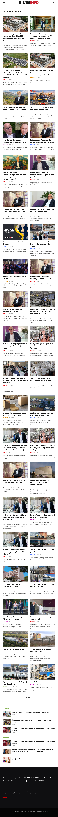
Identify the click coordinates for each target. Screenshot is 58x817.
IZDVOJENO (32, 350)
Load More (28, 697)
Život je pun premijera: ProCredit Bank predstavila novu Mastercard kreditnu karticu (32, 759)
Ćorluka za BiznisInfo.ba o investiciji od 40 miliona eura (40, 278)
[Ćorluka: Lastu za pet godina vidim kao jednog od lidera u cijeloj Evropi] (15, 334)
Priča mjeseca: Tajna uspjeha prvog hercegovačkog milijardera (42, 141)
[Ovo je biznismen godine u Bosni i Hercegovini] (15, 232)
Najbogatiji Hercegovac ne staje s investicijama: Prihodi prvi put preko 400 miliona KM (42, 311)
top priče (34, 781)
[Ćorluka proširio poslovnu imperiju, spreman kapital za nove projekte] (42, 162)
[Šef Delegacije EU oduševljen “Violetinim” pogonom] (15, 607)
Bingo (4, 781)
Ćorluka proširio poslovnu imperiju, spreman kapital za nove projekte (42, 175)
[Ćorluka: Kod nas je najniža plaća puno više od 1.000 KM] (42, 199)
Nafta (42, 777)
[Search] (54, 2)
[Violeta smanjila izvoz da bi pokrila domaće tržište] (42, 607)
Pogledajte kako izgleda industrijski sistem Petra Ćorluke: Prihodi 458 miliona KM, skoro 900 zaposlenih (15, 74)
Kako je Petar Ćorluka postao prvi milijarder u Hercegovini (42, 516)
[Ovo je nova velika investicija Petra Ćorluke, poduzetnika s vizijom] (42, 232)
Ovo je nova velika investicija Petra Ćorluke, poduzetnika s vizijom (40, 244)
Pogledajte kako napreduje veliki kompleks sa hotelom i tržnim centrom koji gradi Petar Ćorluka (42, 73)
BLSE (19, 778)
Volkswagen (17, 781)
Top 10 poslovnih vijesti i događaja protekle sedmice (42, 551)
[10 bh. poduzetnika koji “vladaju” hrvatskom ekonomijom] (42, 97)
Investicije (33, 77)
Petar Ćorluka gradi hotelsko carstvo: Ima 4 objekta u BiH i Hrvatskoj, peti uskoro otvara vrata (13, 37)
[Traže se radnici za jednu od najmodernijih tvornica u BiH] (42, 368)
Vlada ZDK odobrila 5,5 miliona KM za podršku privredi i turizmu (31, 712)
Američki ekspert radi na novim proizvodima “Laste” (41, 650)
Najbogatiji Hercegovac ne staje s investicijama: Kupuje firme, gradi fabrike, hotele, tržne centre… (42, 448)
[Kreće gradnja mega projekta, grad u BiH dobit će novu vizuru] (42, 403)
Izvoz (28, 781)
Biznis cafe (32, 112)
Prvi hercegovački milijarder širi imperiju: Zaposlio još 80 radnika (14, 109)
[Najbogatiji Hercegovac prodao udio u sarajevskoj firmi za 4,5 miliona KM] (15, 539)
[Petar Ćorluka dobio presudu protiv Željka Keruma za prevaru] (15, 130)
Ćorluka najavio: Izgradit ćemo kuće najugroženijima (13, 310)
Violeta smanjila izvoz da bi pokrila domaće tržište (42, 618)
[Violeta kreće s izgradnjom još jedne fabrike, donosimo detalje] (15, 199)
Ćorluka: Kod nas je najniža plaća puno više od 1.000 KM (42, 210)
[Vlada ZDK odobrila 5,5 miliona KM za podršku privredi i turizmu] (7, 714)
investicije (41, 781)
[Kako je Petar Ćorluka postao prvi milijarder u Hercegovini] (42, 505)
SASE (48, 781)
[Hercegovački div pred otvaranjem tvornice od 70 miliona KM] (15, 403)
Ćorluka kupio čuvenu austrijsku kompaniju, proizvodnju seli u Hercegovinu (14, 517)
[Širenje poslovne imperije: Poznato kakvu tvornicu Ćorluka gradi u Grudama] (42, 470)
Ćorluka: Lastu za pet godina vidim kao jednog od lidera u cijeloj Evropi (15, 346)
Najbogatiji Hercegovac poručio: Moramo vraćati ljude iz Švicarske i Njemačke (15, 381)
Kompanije (5, 42)
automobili (26, 778)
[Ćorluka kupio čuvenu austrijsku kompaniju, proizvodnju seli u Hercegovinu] (15, 505)
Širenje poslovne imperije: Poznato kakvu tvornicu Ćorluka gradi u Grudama (41, 482)
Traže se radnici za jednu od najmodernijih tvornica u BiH (40, 380)
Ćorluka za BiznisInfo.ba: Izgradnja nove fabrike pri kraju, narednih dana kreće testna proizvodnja (15, 448)
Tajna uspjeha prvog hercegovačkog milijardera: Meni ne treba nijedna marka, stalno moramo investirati (14, 176)
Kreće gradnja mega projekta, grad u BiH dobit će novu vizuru (42, 414)
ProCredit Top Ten (7, 686)
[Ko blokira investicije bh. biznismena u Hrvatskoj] (15, 574)
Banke (52, 778)
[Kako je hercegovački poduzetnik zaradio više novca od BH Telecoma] (42, 334)
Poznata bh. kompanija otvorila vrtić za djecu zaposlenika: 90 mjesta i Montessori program (41, 36)
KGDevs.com (45, 811)
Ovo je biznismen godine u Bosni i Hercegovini (15, 243)
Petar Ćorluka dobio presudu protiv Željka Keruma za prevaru (14, 141)
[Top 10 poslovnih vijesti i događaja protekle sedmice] (42, 539)
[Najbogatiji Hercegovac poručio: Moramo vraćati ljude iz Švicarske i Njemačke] (15, 368)
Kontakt (5, 797)
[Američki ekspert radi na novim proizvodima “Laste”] (42, 639)
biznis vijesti (35, 778)
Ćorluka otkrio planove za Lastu (14, 649)
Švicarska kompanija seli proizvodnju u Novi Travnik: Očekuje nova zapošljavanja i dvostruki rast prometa (31, 721)
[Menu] (4, 2)
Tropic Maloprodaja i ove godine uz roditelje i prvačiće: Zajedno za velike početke (33, 729)
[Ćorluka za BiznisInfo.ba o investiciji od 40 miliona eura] (42, 266)
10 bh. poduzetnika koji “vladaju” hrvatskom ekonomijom (42, 109)
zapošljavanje (12, 778)
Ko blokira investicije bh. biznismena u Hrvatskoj (11, 585)
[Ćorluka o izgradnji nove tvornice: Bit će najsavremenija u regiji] (15, 470)
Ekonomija (32, 144)
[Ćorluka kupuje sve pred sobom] (42, 672)
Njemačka (23, 781)
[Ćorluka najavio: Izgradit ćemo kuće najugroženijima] (15, 299)
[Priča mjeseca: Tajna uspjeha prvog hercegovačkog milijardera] (42, 130)
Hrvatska (5, 778)
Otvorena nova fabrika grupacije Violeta (14, 278)
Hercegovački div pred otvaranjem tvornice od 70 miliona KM (15, 414)
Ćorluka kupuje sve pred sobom (41, 682)
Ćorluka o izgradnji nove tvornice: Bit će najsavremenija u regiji (15, 481)
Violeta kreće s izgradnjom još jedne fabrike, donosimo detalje (14, 210)
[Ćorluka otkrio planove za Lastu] (15, 639)
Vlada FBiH (10, 781)
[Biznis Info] (29, 2)
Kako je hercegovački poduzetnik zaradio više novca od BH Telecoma (42, 346)
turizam (46, 778)
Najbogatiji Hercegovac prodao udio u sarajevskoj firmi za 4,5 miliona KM (14, 552)
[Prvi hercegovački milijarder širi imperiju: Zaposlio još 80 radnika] (15, 97)
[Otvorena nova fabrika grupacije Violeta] (15, 266)
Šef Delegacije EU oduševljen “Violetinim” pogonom (13, 618)
